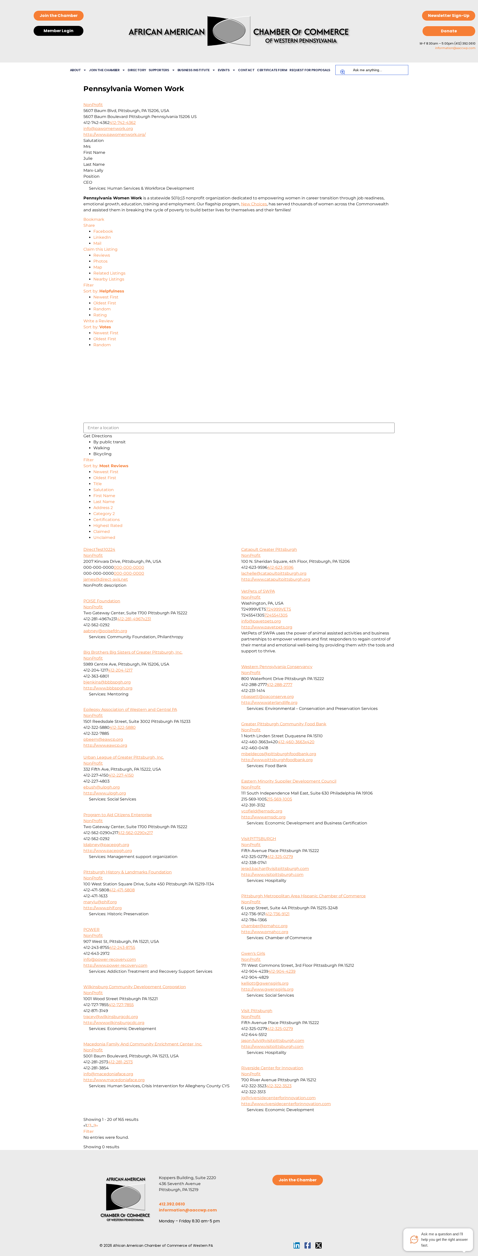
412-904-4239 (282, 971)
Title (97, 483)
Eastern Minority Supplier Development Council (288, 781)
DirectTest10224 (99, 549)
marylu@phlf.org (100, 902)
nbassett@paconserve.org (267, 696)
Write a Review (98, 321)
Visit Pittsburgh (256, 1010)
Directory (137, 70)
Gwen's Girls (253, 953)
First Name (104, 495)
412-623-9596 (280, 567)
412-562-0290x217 (135, 832)
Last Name (104, 501)
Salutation (103, 489)
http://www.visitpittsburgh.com (272, 874)
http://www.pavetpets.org (266, 627)
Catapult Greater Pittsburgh (269, 549)
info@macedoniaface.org (108, 1074)
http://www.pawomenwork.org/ (114, 134)
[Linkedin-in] (297, 1245)
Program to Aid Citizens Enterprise (117, 814)
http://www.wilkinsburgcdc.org (113, 1022)
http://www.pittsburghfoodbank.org (277, 759)
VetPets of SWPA (258, 591)
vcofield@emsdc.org (261, 811)
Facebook (103, 231)
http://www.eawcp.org (105, 745)
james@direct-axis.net (105, 579)
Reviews (101, 255)
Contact (246, 70)
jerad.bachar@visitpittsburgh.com (275, 868)
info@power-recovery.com (109, 959)
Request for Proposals (310, 70)
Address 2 (103, 507)
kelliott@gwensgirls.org (265, 983)
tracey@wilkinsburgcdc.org (110, 1016)
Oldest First (104, 303)
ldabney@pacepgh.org (106, 844)
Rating (100, 315)
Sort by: (103, 291)
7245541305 (276, 615)
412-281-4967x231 (134, 619)
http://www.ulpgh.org (104, 793)
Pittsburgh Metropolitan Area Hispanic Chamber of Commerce (303, 896)
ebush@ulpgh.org (101, 787)
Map (97, 267)
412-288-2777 (279, 684)
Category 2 (104, 513)
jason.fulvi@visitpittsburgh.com (272, 1040)
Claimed (101, 531)
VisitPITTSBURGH (258, 838)
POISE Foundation (101, 601)
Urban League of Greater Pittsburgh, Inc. (123, 757)
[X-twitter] (318, 1245)
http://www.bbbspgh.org (107, 688)
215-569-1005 (279, 799)
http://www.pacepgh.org (107, 850)
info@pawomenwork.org (108, 128)
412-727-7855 (121, 1004)
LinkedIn (102, 237)
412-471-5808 (122, 890)
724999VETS (278, 609)
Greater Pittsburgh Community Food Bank (283, 724)
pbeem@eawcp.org (103, 739)
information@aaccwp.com (455, 48)
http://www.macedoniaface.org (114, 1080)
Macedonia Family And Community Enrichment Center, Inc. (142, 1044)
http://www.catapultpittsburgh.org (275, 579)
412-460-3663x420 (296, 742)
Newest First (106, 297)
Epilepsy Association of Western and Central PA (130, 709)
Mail (97, 243)
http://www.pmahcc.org (264, 931)
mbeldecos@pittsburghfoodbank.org (278, 753)
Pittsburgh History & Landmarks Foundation (127, 872)
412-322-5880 (123, 727)
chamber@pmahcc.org (264, 925)
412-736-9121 (277, 914)
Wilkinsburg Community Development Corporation (134, 986)
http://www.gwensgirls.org (267, 989)
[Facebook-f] (307, 1245)
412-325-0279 (280, 856)
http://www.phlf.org (102, 908)
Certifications (106, 519)
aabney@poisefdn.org (105, 630)
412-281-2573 (120, 1062)
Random (102, 309)
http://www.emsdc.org (263, 817)
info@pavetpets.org (261, 621)
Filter (88, 285)
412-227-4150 (121, 775)
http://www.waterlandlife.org (269, 702)
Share (89, 225)
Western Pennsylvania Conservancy (276, 666)
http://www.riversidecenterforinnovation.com (286, 1103)
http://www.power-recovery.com (115, 965)
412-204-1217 (120, 670)
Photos (100, 261)
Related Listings (109, 273)
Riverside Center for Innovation (272, 1068)
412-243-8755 (122, 947)
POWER (91, 929)
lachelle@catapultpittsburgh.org (273, 573)
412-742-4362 (123, 122)
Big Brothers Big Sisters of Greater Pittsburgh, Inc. (132, 652)
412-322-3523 (279, 1086)
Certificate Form (272, 70)
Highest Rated (107, 525)
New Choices (254, 204)
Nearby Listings (108, 279)
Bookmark (93, 219)
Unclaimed (104, 537)
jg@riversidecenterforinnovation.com (278, 1097)
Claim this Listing (100, 249)
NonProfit (93, 104)
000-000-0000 (129, 567)
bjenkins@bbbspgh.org (107, 682)
